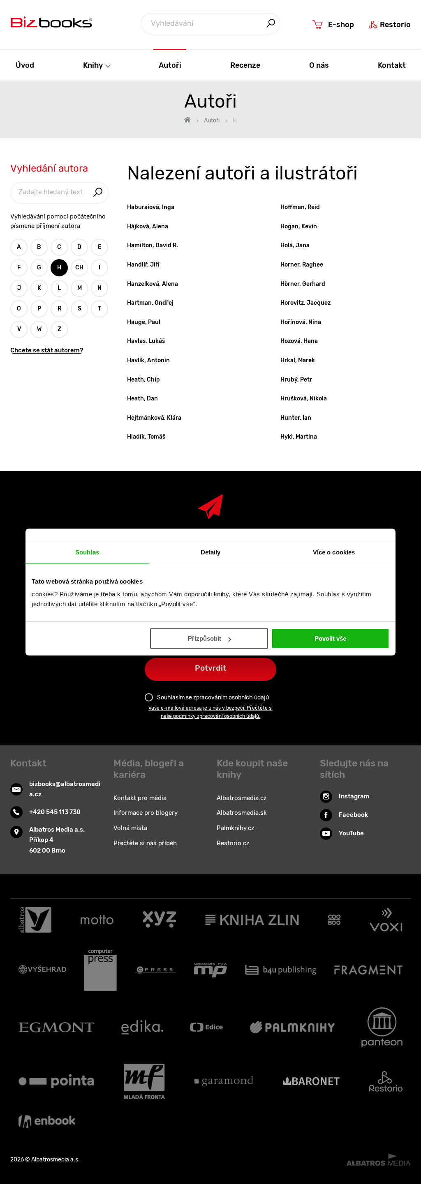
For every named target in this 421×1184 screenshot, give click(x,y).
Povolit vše (330, 638)
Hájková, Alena (147, 226)
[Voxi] (386, 920)
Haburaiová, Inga (150, 207)
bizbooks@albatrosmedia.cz (64, 789)
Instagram (354, 796)
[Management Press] (210, 970)
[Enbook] (46, 1121)
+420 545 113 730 (55, 812)
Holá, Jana (295, 245)
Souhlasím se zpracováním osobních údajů (213, 697)
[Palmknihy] (292, 1027)
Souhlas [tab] (87, 552)
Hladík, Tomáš (146, 436)
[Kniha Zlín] (252, 920)
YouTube (351, 833)
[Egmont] (56, 1027)
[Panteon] (382, 1027)
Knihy (93, 65)
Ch (79, 267)
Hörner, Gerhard (302, 283)
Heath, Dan (142, 398)
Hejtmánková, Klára (154, 417)
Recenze (245, 65)
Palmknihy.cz (235, 828)
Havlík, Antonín (148, 360)
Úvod (25, 65)
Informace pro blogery (145, 812)
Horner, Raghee (301, 264)
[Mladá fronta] (144, 1081)
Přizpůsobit (204, 638)
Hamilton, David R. (152, 245)
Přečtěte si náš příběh (145, 843)
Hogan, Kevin (298, 226)
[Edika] (142, 1027)
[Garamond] (223, 1081)
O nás (319, 65)
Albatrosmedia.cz (242, 798)
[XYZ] (159, 920)
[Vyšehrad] (42, 970)
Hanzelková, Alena (152, 283)
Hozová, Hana (299, 341)
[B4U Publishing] (280, 970)
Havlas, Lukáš (146, 341)
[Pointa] (56, 1081)
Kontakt (392, 65)
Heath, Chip (143, 379)
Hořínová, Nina (300, 322)
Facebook (353, 814)
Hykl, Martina (298, 436)
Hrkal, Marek (297, 360)
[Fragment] (368, 970)
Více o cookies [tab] (334, 552)
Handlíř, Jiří (143, 264)
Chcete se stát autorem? (46, 350)
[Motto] (97, 920)
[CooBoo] (334, 920)
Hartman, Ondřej (150, 302)
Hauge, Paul (143, 322)
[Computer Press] (100, 970)
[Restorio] (386, 1081)
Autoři (170, 65)
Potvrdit (210, 668)
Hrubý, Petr (296, 379)
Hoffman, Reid (300, 207)
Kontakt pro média (140, 798)
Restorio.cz (233, 843)
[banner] (51, 24)
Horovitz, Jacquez (305, 302)
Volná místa (130, 828)
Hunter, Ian (295, 417)
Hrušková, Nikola (303, 398)
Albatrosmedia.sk (242, 812)
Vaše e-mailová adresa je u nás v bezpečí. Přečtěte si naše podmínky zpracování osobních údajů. (210, 712)
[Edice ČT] (206, 1027)
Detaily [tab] (211, 552)
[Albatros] (35, 920)
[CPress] (155, 970)
